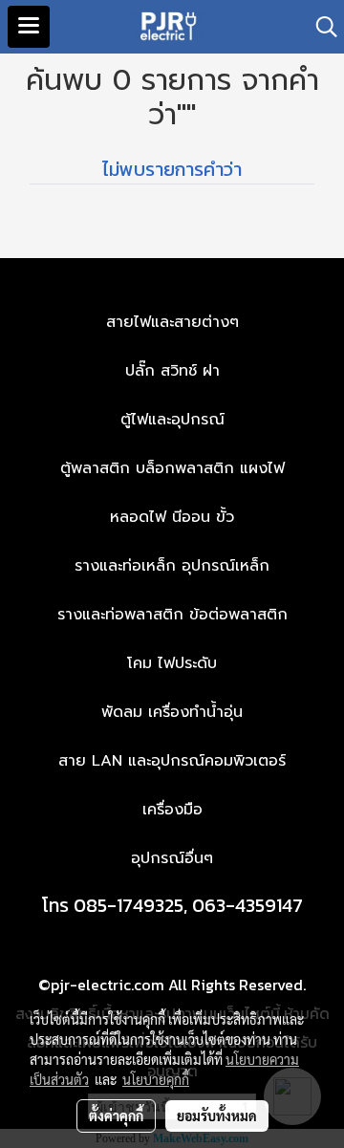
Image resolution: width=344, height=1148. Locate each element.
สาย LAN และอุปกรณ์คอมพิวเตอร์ (172, 760)
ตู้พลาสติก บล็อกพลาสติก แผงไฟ (172, 468)
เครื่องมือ (172, 809)
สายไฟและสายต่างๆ (172, 322)
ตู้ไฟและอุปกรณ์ (172, 419)
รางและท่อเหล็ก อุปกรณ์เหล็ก (172, 565)
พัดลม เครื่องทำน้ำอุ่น (172, 712)
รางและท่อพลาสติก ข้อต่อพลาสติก (172, 614)
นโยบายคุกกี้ (155, 1079)
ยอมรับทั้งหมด (217, 1115)
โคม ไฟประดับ (172, 663)
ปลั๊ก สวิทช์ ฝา (172, 370)
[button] (320, 26)
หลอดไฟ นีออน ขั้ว (172, 517)
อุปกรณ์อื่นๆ (172, 858)
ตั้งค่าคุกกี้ (116, 1115)
